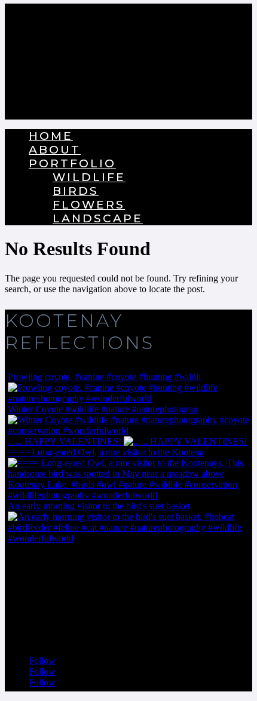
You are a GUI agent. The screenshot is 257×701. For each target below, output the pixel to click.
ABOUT (55, 150)
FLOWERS (89, 205)
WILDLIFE (89, 177)
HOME (51, 136)
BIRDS (76, 191)
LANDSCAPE (98, 218)
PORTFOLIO (72, 163)
